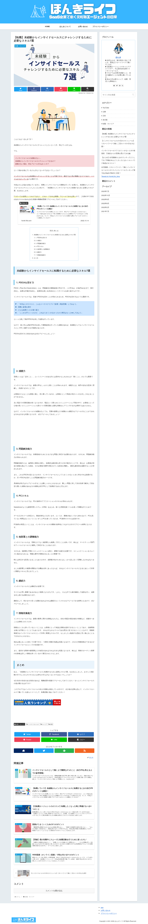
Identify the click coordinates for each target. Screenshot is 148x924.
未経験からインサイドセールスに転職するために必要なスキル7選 (55, 234)
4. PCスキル (39, 246)
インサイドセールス (33, 724)
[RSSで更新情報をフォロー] (84, 750)
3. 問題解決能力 (41, 243)
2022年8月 (105, 203)
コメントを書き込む (54, 891)
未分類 (105, 120)
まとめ (36, 258)
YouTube (106, 107)
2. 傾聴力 (38, 240)
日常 (104, 116)
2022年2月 (105, 207)
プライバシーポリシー (109, 913)
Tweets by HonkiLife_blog (110, 176)
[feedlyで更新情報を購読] (64, 750)
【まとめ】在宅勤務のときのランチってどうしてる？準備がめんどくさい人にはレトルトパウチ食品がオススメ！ (118, 160)
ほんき (118, 57)
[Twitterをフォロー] (44, 750)
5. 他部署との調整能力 (43, 249)
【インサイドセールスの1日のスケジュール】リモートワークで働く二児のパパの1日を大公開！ (118, 143)
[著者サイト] (23, 750)
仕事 (104, 112)
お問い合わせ (105, 910)
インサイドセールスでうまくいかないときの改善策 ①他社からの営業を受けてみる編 (118, 151)
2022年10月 (105, 195)
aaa (102, 907)
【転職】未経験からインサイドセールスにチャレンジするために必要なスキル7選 (118, 135)
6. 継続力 (38, 252)
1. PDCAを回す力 (41, 237)
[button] (133, 94)
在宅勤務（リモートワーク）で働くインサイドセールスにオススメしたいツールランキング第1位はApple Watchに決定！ (118, 170)
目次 (51, 230)
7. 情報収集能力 (41, 255)
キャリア (44, 724)
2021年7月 (105, 211)
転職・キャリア (20, 724)
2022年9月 (105, 199)
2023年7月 (105, 191)
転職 (51, 724)
